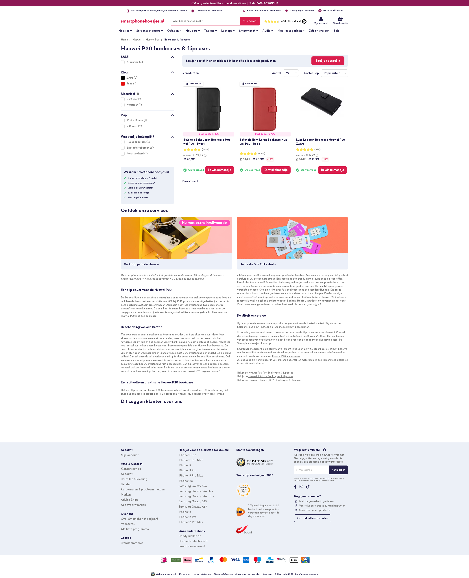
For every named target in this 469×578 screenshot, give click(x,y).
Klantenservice (131, 469)
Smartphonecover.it (192, 546)
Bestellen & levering (134, 479)
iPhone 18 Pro (187, 455)
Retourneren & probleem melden (143, 489)
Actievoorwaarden (133, 505)
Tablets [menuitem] (209, 31)
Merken (126, 494)
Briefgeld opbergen (138, 147)
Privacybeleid (335, 478)
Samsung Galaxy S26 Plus (196, 491)
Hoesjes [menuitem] (124, 31)
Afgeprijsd (133, 62)
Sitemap (267, 574)
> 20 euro (132, 126)
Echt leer (132, 99)
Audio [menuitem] (267, 31)
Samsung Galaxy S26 (193, 486)
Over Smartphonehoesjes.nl (139, 519)
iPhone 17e (186, 481)
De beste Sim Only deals (258, 264)
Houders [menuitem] (191, 31)
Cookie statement (223, 574)
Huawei (137, 39)
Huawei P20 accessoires (286, 356)
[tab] (147, 56)
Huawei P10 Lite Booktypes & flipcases (270, 376)
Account (127, 474)
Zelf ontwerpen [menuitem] (319, 31)
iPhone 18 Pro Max (191, 460)
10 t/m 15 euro (135, 120)
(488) (317, 149)
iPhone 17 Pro (187, 470)
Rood (129, 83)
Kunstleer (133, 104)
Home (124, 39)
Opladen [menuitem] (173, 31)
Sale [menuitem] (336, 31)
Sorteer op (311, 73)
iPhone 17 (185, 465)
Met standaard (135, 153)
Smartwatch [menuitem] (247, 31)
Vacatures (128, 524)
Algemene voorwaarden (247, 574)
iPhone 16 (185, 512)
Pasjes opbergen (136, 141)
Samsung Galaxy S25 (193, 501)
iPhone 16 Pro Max (191, 522)
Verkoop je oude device (141, 264)
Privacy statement (202, 574)
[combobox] (215, 21)
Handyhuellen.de (190, 536)
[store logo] (142, 20)
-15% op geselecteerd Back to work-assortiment (219, 3)
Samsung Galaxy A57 (193, 507)
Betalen (126, 484)
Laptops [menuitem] (226, 31)
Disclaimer (184, 574)
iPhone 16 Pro (188, 517)
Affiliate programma (135, 529)
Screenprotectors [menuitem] (148, 31)
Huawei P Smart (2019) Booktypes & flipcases (275, 380)
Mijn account (321, 23)
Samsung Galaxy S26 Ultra (196, 496)
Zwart (129, 77)
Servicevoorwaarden (301, 480)
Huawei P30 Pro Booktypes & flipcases (270, 372)
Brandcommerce (132, 543)
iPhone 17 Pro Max (191, 475)
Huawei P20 (153, 39)
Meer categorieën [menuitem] (290, 31)
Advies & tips (129, 500)
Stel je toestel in (328, 61)
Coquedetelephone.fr (193, 541)
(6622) (205, 149)
